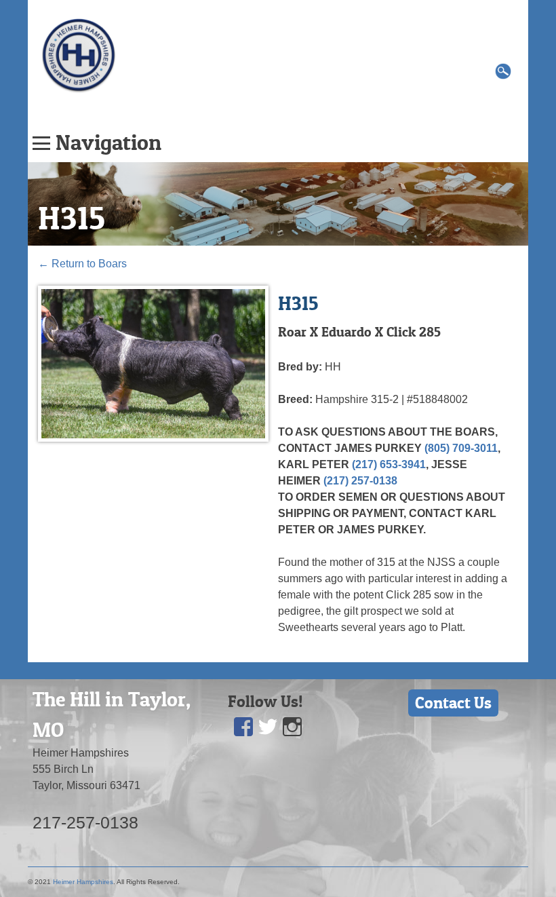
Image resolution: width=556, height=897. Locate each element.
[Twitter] (268, 727)
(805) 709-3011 (461, 448)
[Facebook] (243, 727)
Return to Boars (82, 263)
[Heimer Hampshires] (79, 54)
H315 (71, 217)
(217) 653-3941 (389, 464)
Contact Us (453, 702)
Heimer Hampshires (83, 881)
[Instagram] (292, 727)
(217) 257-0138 (360, 480)
